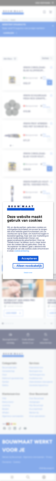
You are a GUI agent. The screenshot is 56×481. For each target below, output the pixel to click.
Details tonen (28, 273)
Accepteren (29, 258)
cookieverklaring (21, 251)
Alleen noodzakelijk (29, 265)
